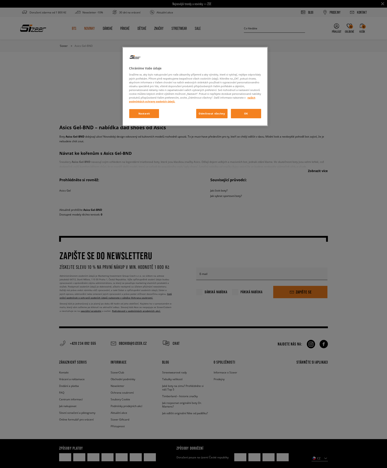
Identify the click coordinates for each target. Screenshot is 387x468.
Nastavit (144, 113)
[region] (195, 86)
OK (246, 113)
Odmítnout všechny (212, 113)
